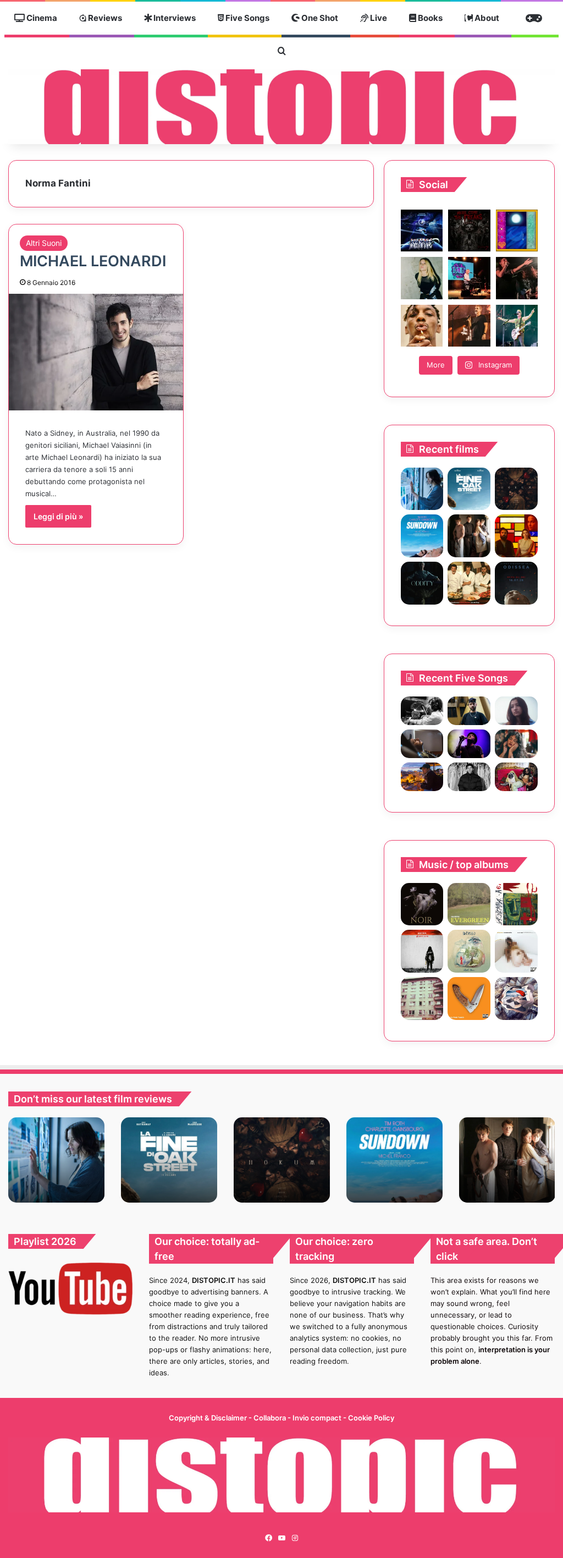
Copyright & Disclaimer (208, 1417)
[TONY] (469, 583)
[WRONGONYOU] (422, 743)
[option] (56, 1160)
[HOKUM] (516, 489)
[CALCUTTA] (469, 904)
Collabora (270, 1417)
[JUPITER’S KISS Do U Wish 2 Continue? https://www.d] (517, 230)
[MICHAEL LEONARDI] (96, 352)
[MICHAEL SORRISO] (469, 776)
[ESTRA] (422, 951)
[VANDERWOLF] (516, 776)
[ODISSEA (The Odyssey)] (516, 583)
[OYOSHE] (469, 710)
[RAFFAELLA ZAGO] (516, 743)
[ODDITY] (422, 583)
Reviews (104, 18)
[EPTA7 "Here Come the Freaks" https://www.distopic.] (469, 230)
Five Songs (246, 18)
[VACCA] (469, 998)
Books (429, 18)
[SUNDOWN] (422, 535)
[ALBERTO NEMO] (469, 951)
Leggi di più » (58, 516)
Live (377, 18)
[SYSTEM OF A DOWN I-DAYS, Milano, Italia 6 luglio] (469, 326)
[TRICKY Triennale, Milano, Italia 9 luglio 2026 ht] (422, 326)
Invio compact (317, 1417)
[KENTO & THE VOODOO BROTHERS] (516, 998)
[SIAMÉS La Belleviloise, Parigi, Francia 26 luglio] (517, 278)
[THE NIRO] (469, 743)
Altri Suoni (44, 243)
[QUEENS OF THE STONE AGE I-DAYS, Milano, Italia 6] (517, 326)
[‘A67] (516, 904)
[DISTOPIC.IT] (281, 106)
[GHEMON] (516, 951)
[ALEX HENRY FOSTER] (422, 776)
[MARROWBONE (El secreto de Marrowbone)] (469, 535)
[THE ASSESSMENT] (516, 535)
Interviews (174, 18)
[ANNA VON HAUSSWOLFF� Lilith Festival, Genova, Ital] (422, 278)
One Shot (319, 18)
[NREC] (422, 998)
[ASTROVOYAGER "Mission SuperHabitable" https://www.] (422, 230)
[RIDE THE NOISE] (422, 710)
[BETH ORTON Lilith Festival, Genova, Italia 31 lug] (469, 278)
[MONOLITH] (422, 489)
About (486, 18)
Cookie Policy (371, 1417)
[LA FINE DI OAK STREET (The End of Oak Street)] (469, 489)
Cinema (41, 18)
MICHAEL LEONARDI (93, 261)
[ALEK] (516, 710)
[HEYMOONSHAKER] (422, 904)
